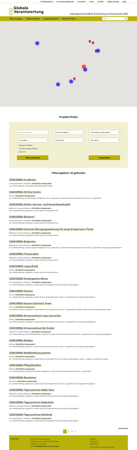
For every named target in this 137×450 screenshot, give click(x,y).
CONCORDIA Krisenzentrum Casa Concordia (35, 315)
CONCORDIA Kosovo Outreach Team (30, 303)
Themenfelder (33, 18)
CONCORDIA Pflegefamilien (25, 365)
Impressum (94, 441)
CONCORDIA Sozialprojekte (42, 183)
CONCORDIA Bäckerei (21, 216)
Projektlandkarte (47, 1)
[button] (93, 43)
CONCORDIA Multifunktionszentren (30, 352)
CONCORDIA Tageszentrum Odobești (30, 414)
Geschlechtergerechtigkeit (28, 148)
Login (124, 1)
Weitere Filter (69, 18)
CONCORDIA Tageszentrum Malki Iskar (31, 390)
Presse (91, 1)
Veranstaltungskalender (65, 1)
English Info (94, 444)
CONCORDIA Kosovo (21, 291)
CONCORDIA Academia (22, 179)
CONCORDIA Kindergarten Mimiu (28, 278)
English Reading (113, 1)
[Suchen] (126, 18)
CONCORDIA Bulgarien (22, 241)
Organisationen (51, 18)
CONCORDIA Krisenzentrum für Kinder (31, 328)
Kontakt (93, 439)
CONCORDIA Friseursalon (24, 254)
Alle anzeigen (16, 18)
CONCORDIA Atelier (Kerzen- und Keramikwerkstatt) (39, 204)
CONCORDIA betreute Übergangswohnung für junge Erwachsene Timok (51, 229)
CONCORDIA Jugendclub (23, 266)
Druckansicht (123, 428)
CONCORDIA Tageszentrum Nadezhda (31, 402)
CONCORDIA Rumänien (22, 377)
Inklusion (22, 152)
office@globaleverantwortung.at (47, 446)
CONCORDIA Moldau (21, 340)
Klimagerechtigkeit (25, 145)
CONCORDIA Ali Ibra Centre (25, 192)
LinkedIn (100, 1)
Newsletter (81, 1)
